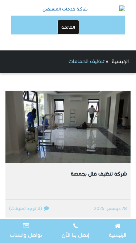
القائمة (68, 27)
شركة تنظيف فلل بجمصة (99, 174)
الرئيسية (120, 61)
